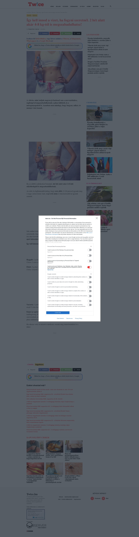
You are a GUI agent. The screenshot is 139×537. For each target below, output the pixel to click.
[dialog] (69, 268)
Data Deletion (60, 318)
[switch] (89, 250)
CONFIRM (58, 312)
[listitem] (69, 246)
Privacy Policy (78, 318)
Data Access (69, 318)
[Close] (97, 218)
